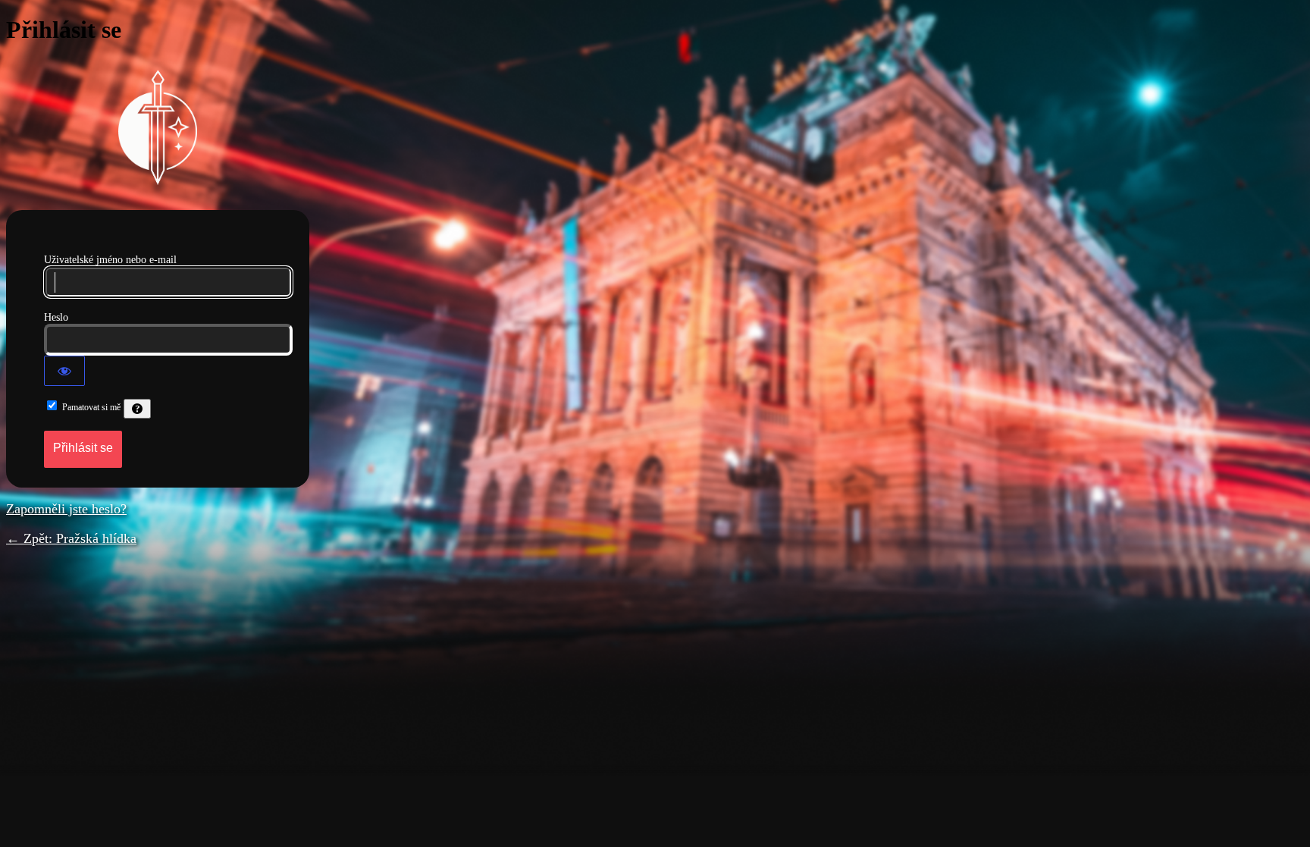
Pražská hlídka (157, 127)
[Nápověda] (137, 409)
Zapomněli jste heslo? (66, 508)
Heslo (56, 317)
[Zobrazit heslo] (64, 371)
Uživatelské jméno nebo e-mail (110, 259)
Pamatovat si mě (91, 407)
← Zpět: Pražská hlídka (71, 538)
